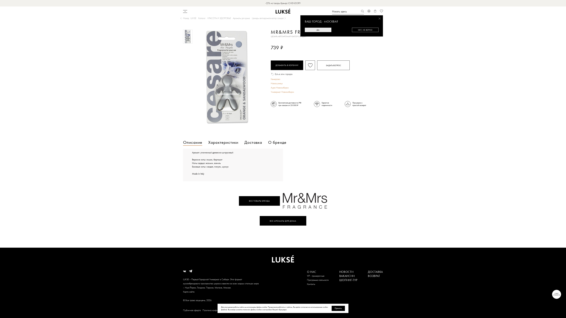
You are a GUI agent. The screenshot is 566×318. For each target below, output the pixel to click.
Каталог (201, 18)
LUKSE (193, 18)
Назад (186, 18)
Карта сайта (188, 291)
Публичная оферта (192, 310)
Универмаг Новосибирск (282, 91)
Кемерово (275, 79)
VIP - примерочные (315, 275)
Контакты (311, 284)
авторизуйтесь (279, 52)
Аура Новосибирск (280, 87)
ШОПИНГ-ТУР (348, 280)
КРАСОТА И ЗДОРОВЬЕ (219, 18)
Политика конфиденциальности (217, 310)
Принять (338, 308)
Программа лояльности (318, 280)
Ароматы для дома (241, 18)
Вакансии (347, 276)
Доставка (375, 272)
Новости (346, 272)
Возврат (374, 276)
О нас (311, 272)
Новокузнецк (277, 83)
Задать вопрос (333, 65)
